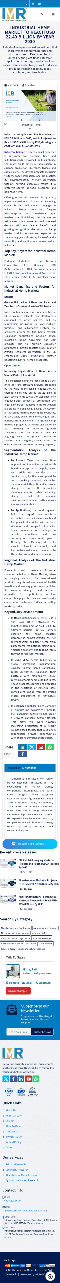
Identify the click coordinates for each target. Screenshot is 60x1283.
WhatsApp (45, 982)
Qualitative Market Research (22, 1180)
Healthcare (31, 943)
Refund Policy (13, 1142)
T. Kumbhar (30, 85)
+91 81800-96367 (12, 1200)
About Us (11, 1110)
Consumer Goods (9, 938)
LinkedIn (14, 982)
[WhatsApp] (35, 1079)
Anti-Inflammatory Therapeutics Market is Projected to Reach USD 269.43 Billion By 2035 (38, 900)
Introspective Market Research (28, 1270)
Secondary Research (17, 1169)
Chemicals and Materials (12, 943)
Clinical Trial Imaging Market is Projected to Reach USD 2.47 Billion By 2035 (39, 863)
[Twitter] (5, 1079)
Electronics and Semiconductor (15, 933)
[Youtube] (28, 1079)
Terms (9, 1147)
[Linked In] (21, 1079)
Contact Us (12, 1131)
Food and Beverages (42, 938)
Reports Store (14, 1115)
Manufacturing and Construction (15, 928)
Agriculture (25, 938)
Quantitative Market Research (23, 1175)
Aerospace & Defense (41, 933)
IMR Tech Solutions (44, 1274)
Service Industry (8, 949)
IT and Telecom (45, 943)
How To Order (14, 1126)
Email (29, 982)
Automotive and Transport (45, 928)
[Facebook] (22, 754)
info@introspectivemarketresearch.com (26, 1210)
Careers (10, 1120)
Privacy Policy (14, 1136)
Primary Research (16, 1164)
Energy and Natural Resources (31, 949)
